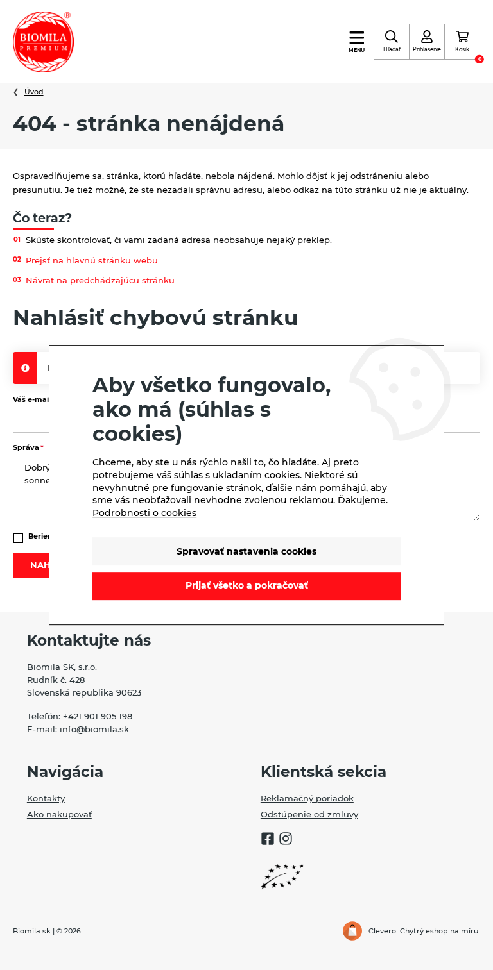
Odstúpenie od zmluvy (309, 814)
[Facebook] (268, 840)
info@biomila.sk (94, 729)
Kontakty (46, 798)
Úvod (34, 91)
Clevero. (383, 930)
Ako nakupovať (59, 814)
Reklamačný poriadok (307, 798)
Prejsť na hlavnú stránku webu (92, 260)
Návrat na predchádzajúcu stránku (100, 280)
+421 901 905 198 (97, 716)
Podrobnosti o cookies (144, 513)
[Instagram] (286, 840)
